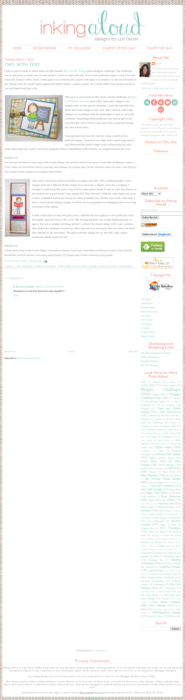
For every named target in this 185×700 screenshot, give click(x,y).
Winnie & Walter (155, 616)
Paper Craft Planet (103, 266)
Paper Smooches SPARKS (162, 500)
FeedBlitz (145, 221)
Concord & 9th (156, 415)
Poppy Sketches (156, 514)
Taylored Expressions (152, 581)
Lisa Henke (146, 323)
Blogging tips (92, 698)
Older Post (133, 351)
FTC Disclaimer (79, 48)
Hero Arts (160, 444)
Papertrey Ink (165, 503)
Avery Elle (147, 385)
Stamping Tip (155, 560)
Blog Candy (169, 385)
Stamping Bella (173, 556)
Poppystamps (173, 514)
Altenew (157, 382)
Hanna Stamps (164, 440)
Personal (126, 266)
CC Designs (173, 402)
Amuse (172, 382)
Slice (152, 546)
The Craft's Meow (148, 592)
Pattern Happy (147, 507)
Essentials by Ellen (149, 426)
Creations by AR (161, 419)
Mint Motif (169, 471)
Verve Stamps (157, 605)
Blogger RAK (159, 394)
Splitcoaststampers (150, 357)
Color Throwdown (169, 411)
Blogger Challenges (161, 389)
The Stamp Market (149, 595)
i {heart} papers (162, 447)
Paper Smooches (171, 496)
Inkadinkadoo (146, 451)
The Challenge (166, 588)
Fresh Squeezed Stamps (151, 430)
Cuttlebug (158, 422)
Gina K (172, 429)
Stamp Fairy (172, 549)
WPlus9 (170, 616)
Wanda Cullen (148, 336)
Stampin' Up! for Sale (118, 48)
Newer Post (10, 351)
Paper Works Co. (147, 504)
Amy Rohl (146, 299)
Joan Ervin (146, 315)
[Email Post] (45, 261)
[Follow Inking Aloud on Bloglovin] (156, 236)
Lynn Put (145, 328)
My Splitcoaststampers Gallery (156, 353)
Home (17, 48)
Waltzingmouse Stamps (166, 612)
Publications (159, 521)
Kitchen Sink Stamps (168, 454)
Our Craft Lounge (151, 489)
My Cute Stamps (173, 475)
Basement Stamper (25, 286)
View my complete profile (158, 88)
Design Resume (44, 48)
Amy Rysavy (147, 303)
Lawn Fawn (149, 461)
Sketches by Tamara (151, 542)
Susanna (84, 101)
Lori (158, 63)
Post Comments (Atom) (29, 358)
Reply (16, 295)
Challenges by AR (150, 405)
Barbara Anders (148, 307)
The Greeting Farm (167, 591)
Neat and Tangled (156, 482)
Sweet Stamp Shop (168, 574)
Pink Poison (164, 511)
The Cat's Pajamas (149, 365)
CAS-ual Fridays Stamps (154, 401)
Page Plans (175, 489)
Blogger (99, 693)
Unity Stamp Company (166, 601)
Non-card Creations (72, 266)
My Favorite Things (75, 70)
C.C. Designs (175, 398)
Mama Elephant (167, 464)
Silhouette (155, 535)
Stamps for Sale (159, 48)
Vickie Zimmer (148, 332)
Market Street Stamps (152, 468)
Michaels (153, 472)
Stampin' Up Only (150, 556)
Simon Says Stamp (172, 535)
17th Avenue (99, 650)
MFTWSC (174, 468)
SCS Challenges (170, 527)
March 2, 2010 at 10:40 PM (49, 286)
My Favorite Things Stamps (36, 266)
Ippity (161, 451)
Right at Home (168, 525)
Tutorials (165, 598)
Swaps (152, 574)
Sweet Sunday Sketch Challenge (157, 577)
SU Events (165, 563)
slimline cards (164, 546)
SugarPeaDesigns (156, 570)
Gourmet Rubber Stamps (150, 433)
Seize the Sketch (157, 531)
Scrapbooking (147, 528)
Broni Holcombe (149, 311)
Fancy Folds (169, 426)
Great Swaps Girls (172, 433)
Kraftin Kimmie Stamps (162, 457)
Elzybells (173, 423)
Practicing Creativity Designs (154, 518)
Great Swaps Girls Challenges (158, 437)
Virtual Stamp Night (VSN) (162, 609)
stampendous (146, 553)
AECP (144, 382)
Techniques (158, 584)
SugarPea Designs (149, 361)
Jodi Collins (147, 319)
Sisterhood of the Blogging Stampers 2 (162, 539)
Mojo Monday (149, 475)
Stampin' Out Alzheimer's (166, 553)
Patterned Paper (166, 507)
